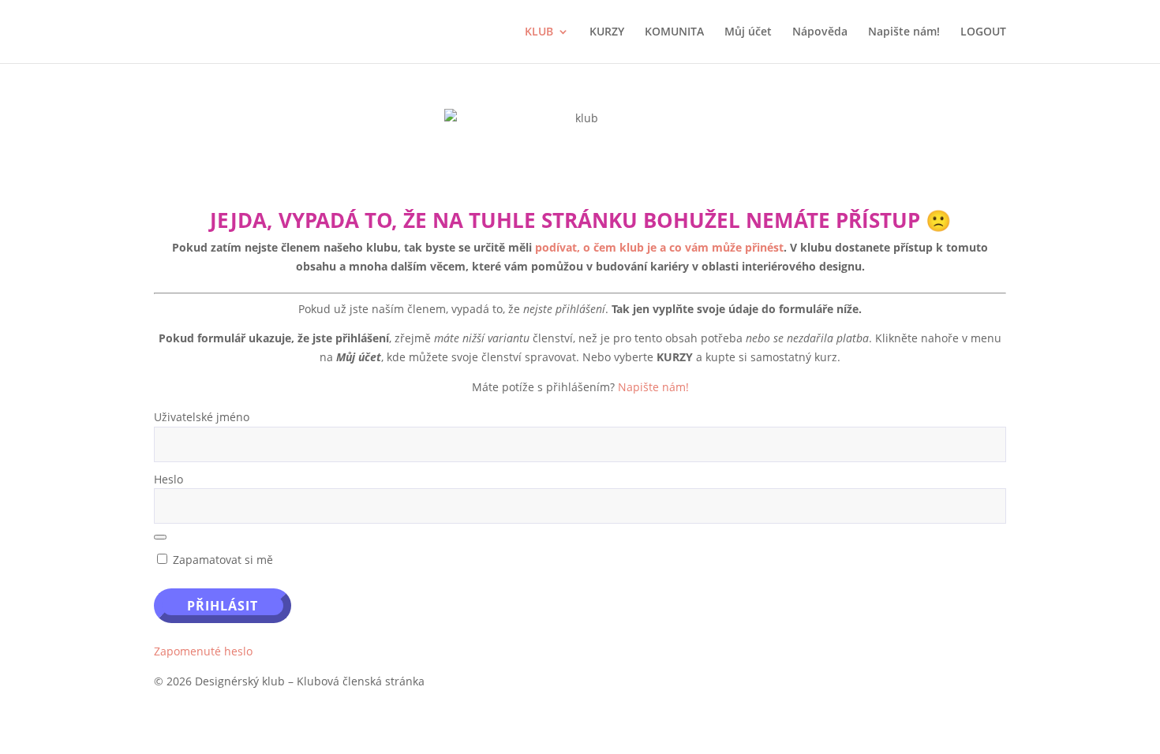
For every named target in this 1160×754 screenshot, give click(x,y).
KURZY (606, 32)
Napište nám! (904, 32)
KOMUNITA (674, 32)
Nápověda (820, 32)
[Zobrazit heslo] (160, 537)
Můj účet (748, 32)
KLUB (539, 32)
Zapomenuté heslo (203, 651)
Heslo (168, 479)
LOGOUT (983, 32)
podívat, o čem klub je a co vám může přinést (659, 247)
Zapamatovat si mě (221, 559)
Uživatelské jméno (201, 416)
